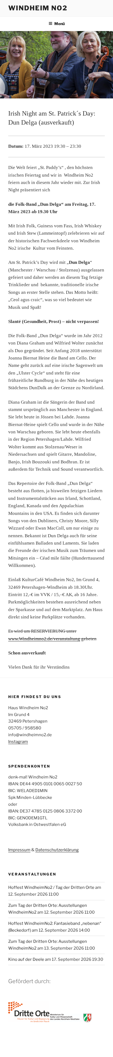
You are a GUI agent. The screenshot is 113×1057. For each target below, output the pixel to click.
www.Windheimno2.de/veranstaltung (44, 638)
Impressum (19, 849)
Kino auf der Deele (26, 959)
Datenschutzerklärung (57, 849)
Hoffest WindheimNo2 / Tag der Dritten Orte (51, 887)
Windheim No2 (37, 8)
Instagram (18, 741)
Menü (59, 23)
